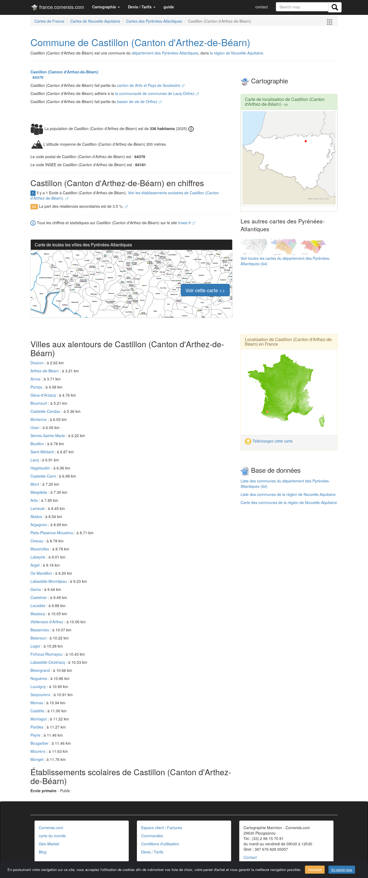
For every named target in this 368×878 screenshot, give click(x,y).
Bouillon (37, 443)
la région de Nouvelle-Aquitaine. (237, 53)
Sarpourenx (40, 694)
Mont (35, 484)
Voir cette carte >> (205, 290)
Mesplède (39, 492)
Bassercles (40, 629)
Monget (37, 759)
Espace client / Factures (161, 827)
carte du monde (52, 835)
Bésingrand (40, 670)
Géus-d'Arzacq (43, 395)
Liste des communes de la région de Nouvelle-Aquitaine (288, 494)
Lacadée (38, 605)
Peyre (35, 735)
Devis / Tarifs (152, 852)
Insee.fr (185, 222)
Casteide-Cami (43, 476)
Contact (250, 857)
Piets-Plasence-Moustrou (52, 532)
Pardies (37, 727)
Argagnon (39, 524)
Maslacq (38, 613)
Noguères (39, 678)
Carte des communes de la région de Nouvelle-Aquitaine (289, 502)
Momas (37, 702)
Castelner (39, 597)
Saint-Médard (42, 451)
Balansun (38, 638)
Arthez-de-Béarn (45, 370)
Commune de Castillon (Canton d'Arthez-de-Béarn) (140, 42)
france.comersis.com (61, 6)
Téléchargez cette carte (272, 441)
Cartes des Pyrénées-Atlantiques (154, 21)
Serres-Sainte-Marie (48, 435)
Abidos (36, 516)
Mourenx (38, 751)
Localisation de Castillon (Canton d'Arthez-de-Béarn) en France (289, 341)
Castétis (37, 710)
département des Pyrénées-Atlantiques (165, 53)
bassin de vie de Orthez (137, 101)
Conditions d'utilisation (160, 843)
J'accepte (315, 869)
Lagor (35, 646)
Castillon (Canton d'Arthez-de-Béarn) (64, 71)
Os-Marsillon (41, 573)
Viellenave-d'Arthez (47, 621)
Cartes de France (49, 21)
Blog (42, 852)
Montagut (39, 719)
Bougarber (40, 743)
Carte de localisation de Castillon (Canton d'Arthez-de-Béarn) (285, 101)
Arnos (35, 379)
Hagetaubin (40, 468)
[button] (106, 6)
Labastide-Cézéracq (48, 662)
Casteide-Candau (45, 411)
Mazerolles (40, 549)
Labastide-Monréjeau (49, 581)
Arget (35, 565)
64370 (36, 77)
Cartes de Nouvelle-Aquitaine (95, 21)
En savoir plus (341, 869)
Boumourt (39, 403)
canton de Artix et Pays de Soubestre (149, 85)
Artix (34, 500)
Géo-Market (49, 843)
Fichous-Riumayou (47, 654)
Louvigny (38, 686)
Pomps (36, 387)
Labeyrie (38, 557)
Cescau (37, 540)
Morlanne (39, 419)
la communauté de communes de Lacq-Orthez (155, 93)
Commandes (152, 835)
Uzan (35, 427)
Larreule (38, 508)
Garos (36, 589)
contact (261, 6)
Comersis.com (51, 827)
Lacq (35, 459)
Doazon (37, 362)
